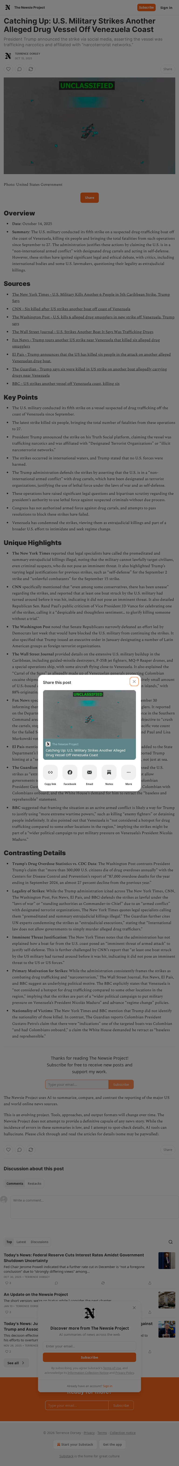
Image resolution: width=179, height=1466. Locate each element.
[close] (134, 681)
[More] (128, 772)
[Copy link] (50, 772)
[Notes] (109, 772)
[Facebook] (69, 772)
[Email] (89, 772)
